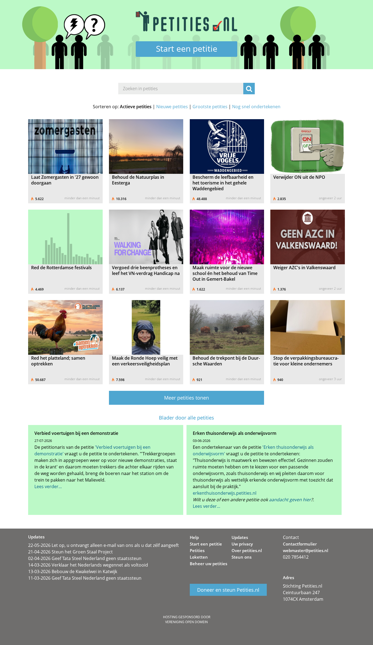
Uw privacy (242, 544)
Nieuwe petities (172, 107)
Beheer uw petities (208, 563)
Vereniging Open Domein (186, 622)
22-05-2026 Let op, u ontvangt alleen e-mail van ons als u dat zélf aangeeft (103, 545)
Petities (197, 550)
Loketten (199, 557)
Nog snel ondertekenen (256, 107)
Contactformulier (300, 544)
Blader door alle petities (186, 418)
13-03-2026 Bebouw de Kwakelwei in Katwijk (72, 571)
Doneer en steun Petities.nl (228, 590)
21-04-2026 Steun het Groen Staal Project (70, 552)
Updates (240, 537)
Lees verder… (48, 486)
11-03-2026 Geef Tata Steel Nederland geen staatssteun (84, 578)
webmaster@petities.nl (305, 550)
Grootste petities (210, 107)
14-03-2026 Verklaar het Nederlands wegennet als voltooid (88, 565)
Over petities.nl (247, 550)
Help (194, 537)
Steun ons (241, 557)
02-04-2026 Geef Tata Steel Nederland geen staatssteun (84, 558)
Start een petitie (186, 48)
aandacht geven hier (290, 500)
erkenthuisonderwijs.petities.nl (224, 493)
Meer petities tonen (186, 397)
